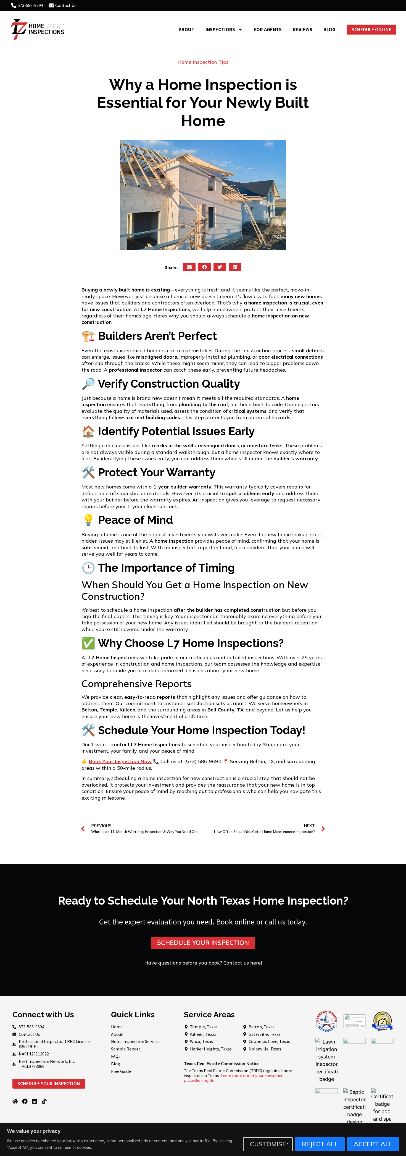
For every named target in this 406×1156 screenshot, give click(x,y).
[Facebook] (25, 1101)
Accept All (373, 1144)
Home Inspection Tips (203, 62)
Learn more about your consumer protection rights (233, 1078)
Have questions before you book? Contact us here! (203, 963)
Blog (329, 29)
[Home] (15, 1101)
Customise (268, 1144)
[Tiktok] (44, 1101)
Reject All (320, 1144)
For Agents (268, 29)
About (186, 29)
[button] (189, 267)
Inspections (220, 29)
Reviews (302, 29)
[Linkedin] (34, 1101)
